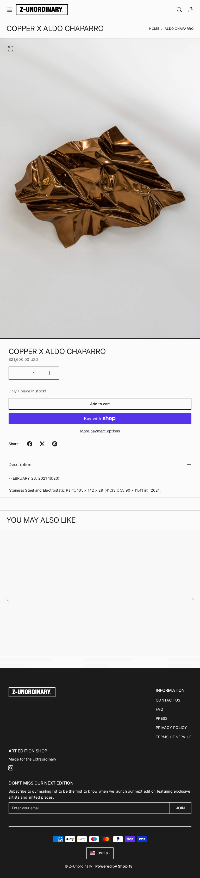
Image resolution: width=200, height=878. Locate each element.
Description (20, 464)
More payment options (100, 431)
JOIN (180, 808)
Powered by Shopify (114, 866)
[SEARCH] (179, 9)
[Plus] (49, 373)
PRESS (161, 718)
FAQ (159, 709)
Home (154, 29)
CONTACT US (168, 700)
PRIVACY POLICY (171, 727)
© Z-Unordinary (78, 866)
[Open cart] (191, 9)
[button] (11, 9)
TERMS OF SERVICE (173, 737)
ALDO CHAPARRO (179, 29)
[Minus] (18, 373)
